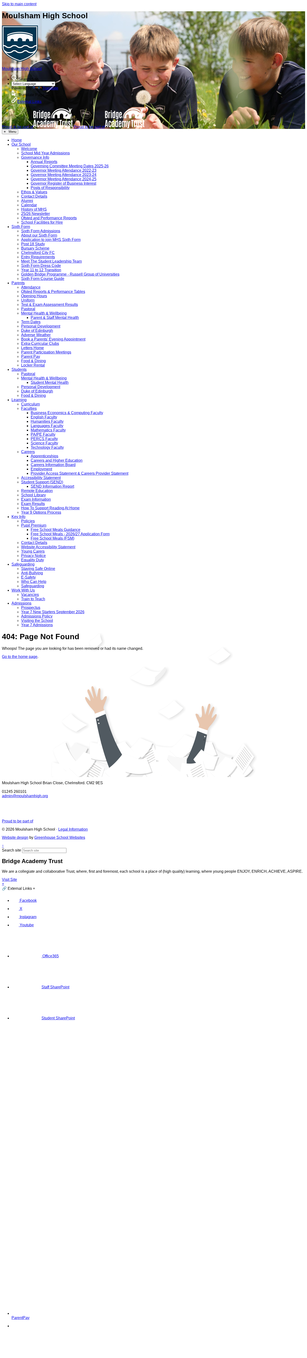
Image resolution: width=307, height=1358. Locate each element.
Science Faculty (44, 443)
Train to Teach (33, 599)
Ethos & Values (34, 192)
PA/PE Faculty (43, 434)
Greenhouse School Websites (59, 837)
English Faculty (44, 417)
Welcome (29, 149)
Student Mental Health (50, 382)
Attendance (31, 287)
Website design (15, 837)
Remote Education (37, 491)
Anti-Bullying (32, 573)
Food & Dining (33, 361)
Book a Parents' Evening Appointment (53, 339)
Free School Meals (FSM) (52, 538)
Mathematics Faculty (48, 430)
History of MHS (34, 209)
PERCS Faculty (44, 439)
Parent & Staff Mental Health (55, 318)
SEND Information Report (52, 486)
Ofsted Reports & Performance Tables (53, 292)
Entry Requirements (38, 257)
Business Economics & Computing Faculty (67, 413)
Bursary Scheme (35, 248)
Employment (41, 469)
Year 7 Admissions (37, 625)
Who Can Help (33, 582)
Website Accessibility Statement (48, 547)
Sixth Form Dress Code (41, 266)
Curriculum (30, 404)
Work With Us (23, 590)
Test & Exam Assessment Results (49, 305)
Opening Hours (34, 296)
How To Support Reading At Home (50, 508)
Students (19, 369)
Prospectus (30, 608)
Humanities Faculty (47, 421)
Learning (19, 400)
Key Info (18, 517)
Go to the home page (19, 657)
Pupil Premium (33, 525)
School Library (33, 495)
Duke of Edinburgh (37, 330)
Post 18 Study (33, 244)
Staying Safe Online (38, 569)
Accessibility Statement (41, 478)
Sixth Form (21, 227)
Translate (50, 88)
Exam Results (33, 504)
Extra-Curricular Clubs (40, 343)
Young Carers (33, 551)
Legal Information (73, 829)
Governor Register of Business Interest (63, 183)
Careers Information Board (53, 465)
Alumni (27, 201)
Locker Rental (33, 365)
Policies (28, 521)
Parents (18, 283)
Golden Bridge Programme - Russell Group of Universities (70, 274)
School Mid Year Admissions (45, 153)
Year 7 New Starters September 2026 (52, 612)
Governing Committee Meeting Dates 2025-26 (70, 166)
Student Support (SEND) (42, 482)
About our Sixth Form (39, 235)
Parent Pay (30, 356)
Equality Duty (32, 560)
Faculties (29, 408)
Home (17, 140)
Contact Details (34, 196)
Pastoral (28, 309)
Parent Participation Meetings (46, 352)
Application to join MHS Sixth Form (51, 240)
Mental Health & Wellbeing (44, 313)
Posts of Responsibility (50, 188)
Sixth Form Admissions (40, 231)
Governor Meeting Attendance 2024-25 (63, 179)
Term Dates (31, 322)
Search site (11, 850)
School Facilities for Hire (42, 222)
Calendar (29, 205)
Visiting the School (37, 621)
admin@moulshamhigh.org (25, 796)
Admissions (21, 603)
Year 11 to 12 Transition (41, 270)
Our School (21, 144)
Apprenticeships (44, 456)
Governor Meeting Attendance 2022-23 (63, 170)
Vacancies (30, 595)
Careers (28, 452)
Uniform (28, 300)
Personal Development (40, 326)
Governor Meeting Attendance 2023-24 (63, 175)
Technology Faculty (47, 447)
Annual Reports (44, 162)
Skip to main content (19, 4)
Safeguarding (23, 564)
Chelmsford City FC (38, 253)
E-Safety (28, 577)
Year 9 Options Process (41, 512)
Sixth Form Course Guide (42, 279)
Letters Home (32, 348)
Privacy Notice (33, 556)
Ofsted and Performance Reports (49, 218)
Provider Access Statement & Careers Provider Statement (79, 473)
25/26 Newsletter (35, 214)
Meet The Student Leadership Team (51, 261)
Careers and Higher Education (57, 460)
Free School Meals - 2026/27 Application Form (70, 534)
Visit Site (9, 880)
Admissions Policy (37, 616)
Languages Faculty (47, 426)
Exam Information (36, 499)
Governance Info (35, 157)
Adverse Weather (36, 335)
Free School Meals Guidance (55, 530)
